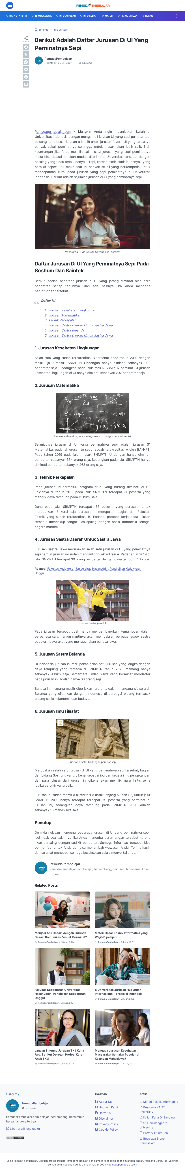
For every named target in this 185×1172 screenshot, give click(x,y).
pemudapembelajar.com (122, 1164)
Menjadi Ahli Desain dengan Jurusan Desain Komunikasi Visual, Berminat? (61, 935)
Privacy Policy (108, 1124)
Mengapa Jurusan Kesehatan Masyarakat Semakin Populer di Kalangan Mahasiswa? (117, 1054)
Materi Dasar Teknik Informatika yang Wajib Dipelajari (121, 935)
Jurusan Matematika (63, 315)
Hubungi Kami (108, 1107)
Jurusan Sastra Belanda (66, 330)
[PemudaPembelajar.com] (93, 5)
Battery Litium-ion (155, 1133)
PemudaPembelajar (35, 1103)
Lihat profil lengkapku (24, 1128)
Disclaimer (105, 1118)
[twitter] (26, 54)
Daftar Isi (104, 1113)
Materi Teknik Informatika (160, 1101)
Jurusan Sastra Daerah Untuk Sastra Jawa (80, 325)
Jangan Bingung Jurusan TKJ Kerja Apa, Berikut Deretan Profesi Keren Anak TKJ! (59, 1054)
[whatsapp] (26, 62)
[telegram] (26, 69)
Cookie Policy (108, 1129)
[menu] (9, 5)
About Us (105, 1101)
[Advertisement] (92, 94)
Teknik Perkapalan (62, 320)
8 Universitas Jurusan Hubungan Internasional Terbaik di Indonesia (118, 992)
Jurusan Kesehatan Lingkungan (72, 310)
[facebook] (26, 47)
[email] (26, 84)
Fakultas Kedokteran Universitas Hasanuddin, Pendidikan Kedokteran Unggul (60, 994)
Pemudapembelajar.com (53, 131)
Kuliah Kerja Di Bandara (158, 1117)
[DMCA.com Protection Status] (15, 1138)
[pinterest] (26, 77)
